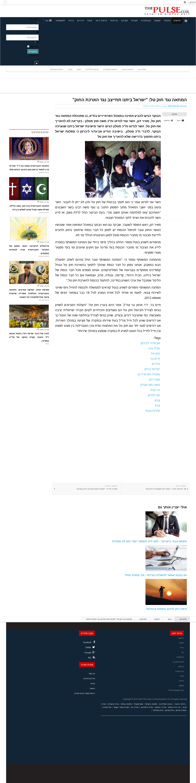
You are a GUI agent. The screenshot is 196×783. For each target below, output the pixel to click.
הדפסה (166, 120)
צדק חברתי (179, 671)
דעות (79, 69)
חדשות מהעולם (56, 69)
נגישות (92, 688)
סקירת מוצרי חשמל (121, 707)
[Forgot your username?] (38, 22)
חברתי (134, 20)
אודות (92, 683)
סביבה (124, 20)
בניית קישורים (113, 704)
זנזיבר (177, 704)
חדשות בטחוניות (110, 69)
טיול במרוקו (169, 710)
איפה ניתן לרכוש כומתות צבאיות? (166, 609)
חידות (183, 704)
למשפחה (60, 20)
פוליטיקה (142, 69)
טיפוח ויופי (101, 20)
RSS (89, 657)
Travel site (138, 704)
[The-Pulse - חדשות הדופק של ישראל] (167, 10)
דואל (179, 120)
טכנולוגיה (146, 20)
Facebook (87, 642)
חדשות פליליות (92, 69)
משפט (157, 20)
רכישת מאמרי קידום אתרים (84, 693)
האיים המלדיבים (165, 704)
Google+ (87, 652)
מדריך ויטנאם (160, 707)
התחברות (33, 51)
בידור (71, 20)
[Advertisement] (47, 10)
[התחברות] (37, 63)
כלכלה (167, 20)
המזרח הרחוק (181, 710)
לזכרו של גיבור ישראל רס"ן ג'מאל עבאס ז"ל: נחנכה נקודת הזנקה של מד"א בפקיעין (29, 337)
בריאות (114, 20)
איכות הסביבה (178, 661)
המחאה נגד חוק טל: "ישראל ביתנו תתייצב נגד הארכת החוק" (129, 99)
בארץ (70, 69)
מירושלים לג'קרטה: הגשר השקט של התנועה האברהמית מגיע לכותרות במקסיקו (29, 250)
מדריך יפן (134, 707)
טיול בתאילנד (158, 710)
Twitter (88, 647)
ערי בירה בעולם (174, 707)
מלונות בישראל (151, 704)
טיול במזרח (107, 707)
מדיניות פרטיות (89, 678)
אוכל (89, 20)
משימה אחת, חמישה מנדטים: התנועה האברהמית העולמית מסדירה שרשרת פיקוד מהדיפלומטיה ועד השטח (29, 293)
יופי (182, 652)
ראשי (170, 619)
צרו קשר (92, 673)
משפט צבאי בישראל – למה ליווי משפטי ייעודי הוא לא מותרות (149, 541)
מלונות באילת (126, 704)
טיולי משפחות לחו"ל (176, 690)
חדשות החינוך (128, 69)
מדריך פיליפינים (147, 707)
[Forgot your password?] (35, 42)
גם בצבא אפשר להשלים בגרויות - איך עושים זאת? (156, 575)
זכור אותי (34, 46)
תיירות (80, 20)
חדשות (177, 20)
